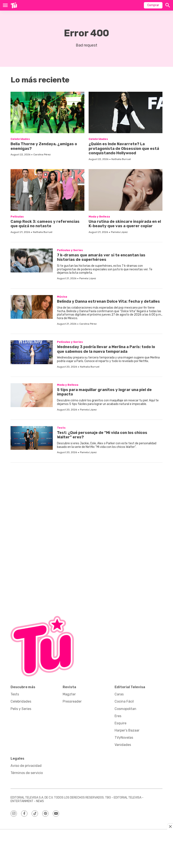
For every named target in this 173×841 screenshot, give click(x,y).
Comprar (153, 5)
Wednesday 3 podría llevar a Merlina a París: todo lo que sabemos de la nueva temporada (106, 349)
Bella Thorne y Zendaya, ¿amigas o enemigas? (44, 146)
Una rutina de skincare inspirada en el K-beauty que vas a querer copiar (125, 223)
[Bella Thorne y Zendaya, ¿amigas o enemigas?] (47, 112)
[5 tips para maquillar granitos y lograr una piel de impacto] (32, 395)
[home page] (14, 5)
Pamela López (119, 232)
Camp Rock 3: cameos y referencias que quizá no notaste (45, 223)
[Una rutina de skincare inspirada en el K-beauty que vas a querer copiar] (125, 190)
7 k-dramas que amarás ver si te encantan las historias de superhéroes (101, 257)
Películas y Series (70, 250)
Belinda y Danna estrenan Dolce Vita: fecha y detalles (108, 301)
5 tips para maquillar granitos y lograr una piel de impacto (104, 392)
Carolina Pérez (42, 154)
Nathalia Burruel (121, 159)
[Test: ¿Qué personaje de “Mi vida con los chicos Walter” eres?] (32, 438)
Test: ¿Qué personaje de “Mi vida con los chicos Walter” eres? (102, 435)
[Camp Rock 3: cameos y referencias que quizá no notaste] (47, 190)
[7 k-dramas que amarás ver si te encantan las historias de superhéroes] (32, 260)
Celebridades (20, 139)
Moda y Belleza (99, 216)
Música (62, 296)
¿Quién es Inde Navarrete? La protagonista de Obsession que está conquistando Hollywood (124, 148)
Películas (17, 216)
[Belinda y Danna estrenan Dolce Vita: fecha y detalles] (32, 307)
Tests (61, 427)
